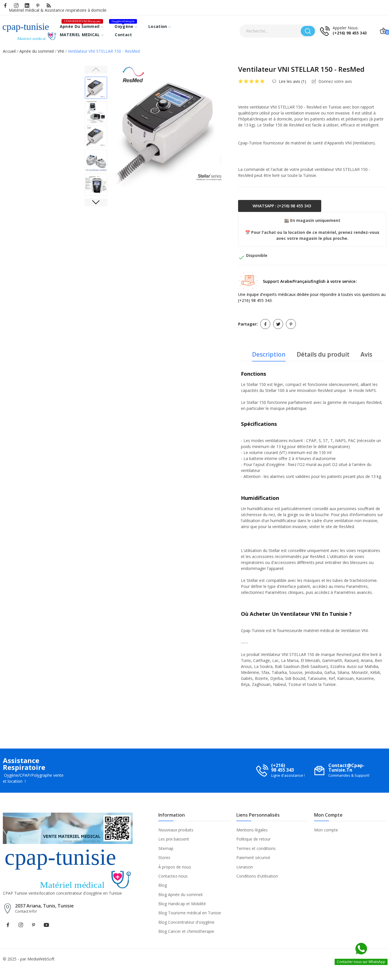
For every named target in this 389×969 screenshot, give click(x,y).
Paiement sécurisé (253, 857)
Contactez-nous (173, 876)
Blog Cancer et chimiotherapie (186, 931)
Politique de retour (253, 839)
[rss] (48, 5)
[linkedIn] (27, 5)
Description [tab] (269, 354)
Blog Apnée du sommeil (180, 894)
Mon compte (326, 830)
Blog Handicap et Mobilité (182, 903)
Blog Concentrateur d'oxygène (186, 922)
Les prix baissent (173, 839)
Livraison (244, 867)
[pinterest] (37, 5)
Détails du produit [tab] (323, 354)
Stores (164, 857)
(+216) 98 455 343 (350, 33)
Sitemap (165, 848)
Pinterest (291, 324)
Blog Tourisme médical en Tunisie (189, 912)
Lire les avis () (292, 81)
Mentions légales (252, 830)
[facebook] (5, 5)
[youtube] (46, 925)
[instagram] (16, 5)
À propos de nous (174, 867)
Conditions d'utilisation (257, 876)
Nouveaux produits (175, 830)
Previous (122, 127)
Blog (162, 885)
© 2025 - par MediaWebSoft (29, 959)
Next (222, 127)
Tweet (278, 324)
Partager (265, 324)
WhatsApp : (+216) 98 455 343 (281, 205)
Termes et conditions (256, 848)
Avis (366, 354)
